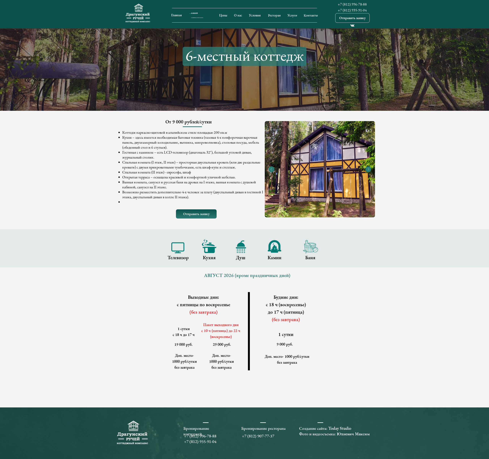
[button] (352, 18)
